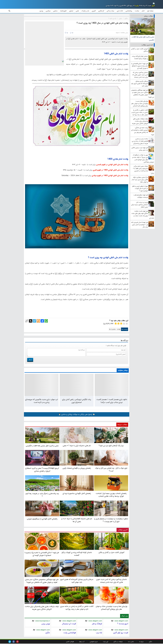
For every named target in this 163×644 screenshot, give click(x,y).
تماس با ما (131, 642)
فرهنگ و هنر (97, 623)
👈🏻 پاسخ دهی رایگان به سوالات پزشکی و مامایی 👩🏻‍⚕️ (77, 414)
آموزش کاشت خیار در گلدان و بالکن (111, 552)
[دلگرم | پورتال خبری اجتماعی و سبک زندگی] (152, 4)
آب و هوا (81, 642)
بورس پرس (45, 623)
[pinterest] (17, 641)
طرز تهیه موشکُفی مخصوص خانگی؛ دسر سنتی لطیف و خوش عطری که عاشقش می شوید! (42, 581)
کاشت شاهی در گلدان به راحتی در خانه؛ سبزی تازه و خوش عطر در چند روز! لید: (76, 608)
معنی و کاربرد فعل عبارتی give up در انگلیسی (143, 38)
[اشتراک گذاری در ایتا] (38, 321)
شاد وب (99, 632)
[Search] (9, 11)
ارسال (30, 359)
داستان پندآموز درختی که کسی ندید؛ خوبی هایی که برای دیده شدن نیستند (111, 581)
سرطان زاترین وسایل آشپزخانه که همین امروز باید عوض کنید (76, 581)
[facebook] (13, 641)
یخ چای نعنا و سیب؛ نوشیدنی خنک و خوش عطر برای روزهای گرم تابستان (111, 608)
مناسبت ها (112, 329)
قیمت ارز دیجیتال (69, 623)
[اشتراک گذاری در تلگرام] (34, 321)
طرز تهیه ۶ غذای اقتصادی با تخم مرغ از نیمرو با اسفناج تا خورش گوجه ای (42, 554)
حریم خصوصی (94, 642)
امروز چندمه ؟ (122, 623)
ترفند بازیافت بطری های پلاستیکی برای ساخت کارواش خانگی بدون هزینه (42, 608)
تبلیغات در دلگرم (118, 642)
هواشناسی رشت (69, 632)
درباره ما (141, 642)
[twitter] (9, 641)
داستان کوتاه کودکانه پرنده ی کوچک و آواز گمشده (77, 554)
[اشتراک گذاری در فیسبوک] (42, 321)
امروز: (153, 5)
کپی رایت (105, 642)
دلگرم (48, 632)
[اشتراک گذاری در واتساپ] (46, 321)
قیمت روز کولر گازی (120, 632)
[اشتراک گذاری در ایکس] (30, 321)
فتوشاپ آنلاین (70, 642)
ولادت (118, 329)
